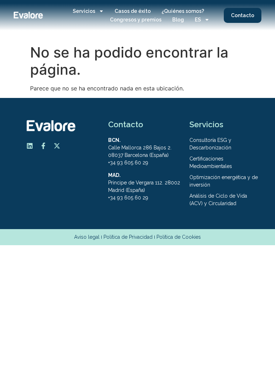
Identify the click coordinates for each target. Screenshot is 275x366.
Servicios (84, 11)
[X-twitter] (57, 146)
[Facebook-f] (43, 146)
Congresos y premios (135, 20)
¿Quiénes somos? (182, 11)
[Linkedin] (29, 146)
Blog (178, 20)
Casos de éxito (133, 11)
